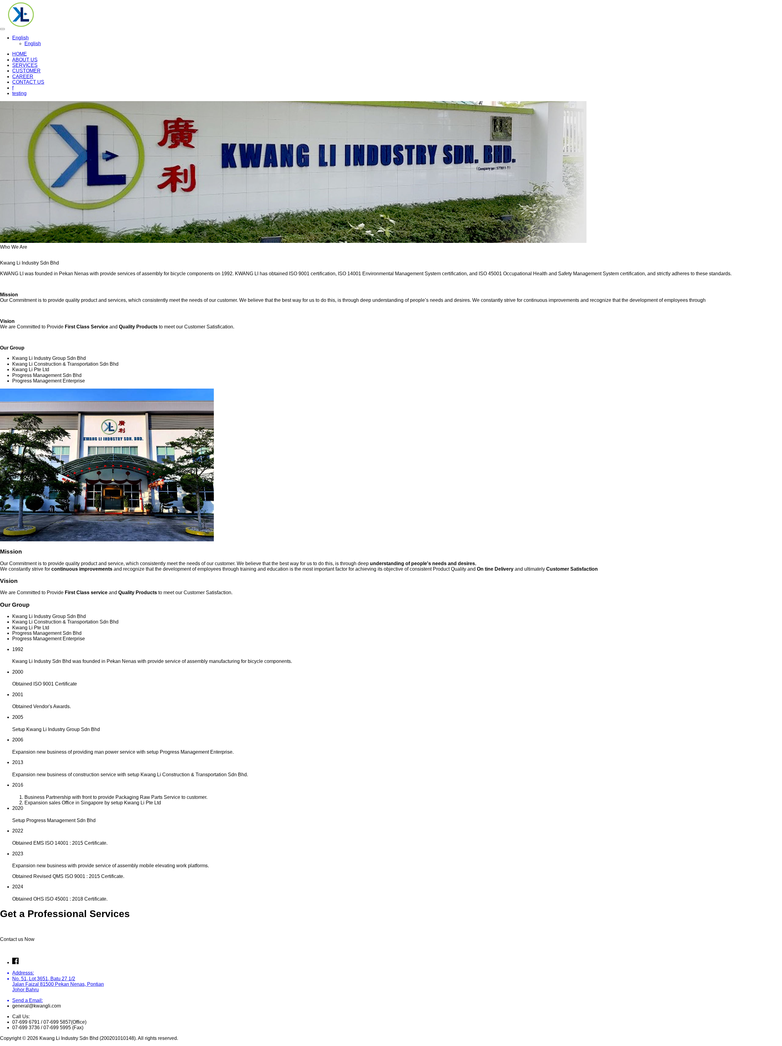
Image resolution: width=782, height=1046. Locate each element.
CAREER (22, 76)
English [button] (20, 37)
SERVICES (25, 65)
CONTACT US (28, 82)
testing (19, 93)
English (32, 43)
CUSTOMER (26, 70)
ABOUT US (25, 59)
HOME (19, 54)
